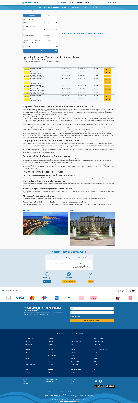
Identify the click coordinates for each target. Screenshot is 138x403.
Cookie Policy (76, 401)
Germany (27, 352)
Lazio (95, 355)
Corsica (50, 344)
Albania (50, 338)
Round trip (31, 15)
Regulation (25, 383)
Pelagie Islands (30, 364)
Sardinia (27, 367)
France (73, 350)
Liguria (27, 358)
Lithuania (51, 358)
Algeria (73, 338)
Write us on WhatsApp (69, 281)
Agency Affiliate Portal (51, 379)
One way (49, 15)
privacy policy (79, 316)
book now (107, 69)
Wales (73, 373)
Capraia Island (98, 341)
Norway (96, 361)
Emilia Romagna (76, 347)
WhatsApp (69, 277)
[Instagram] (96, 381)
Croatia (73, 344)
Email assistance (91, 278)
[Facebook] (100, 381)
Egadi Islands (29, 347)
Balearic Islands (99, 338)
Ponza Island (75, 364)
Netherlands (75, 361)
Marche (96, 358)
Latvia (73, 355)
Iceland (96, 352)
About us (25, 379)
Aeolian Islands (30, 338)
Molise (27, 361)
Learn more (47, 281)
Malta (73, 358)
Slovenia (96, 367)
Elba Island (51, 347)
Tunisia (96, 370)
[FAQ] (47, 275)
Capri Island (29, 344)
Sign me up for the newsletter (92, 320)
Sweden (50, 370)
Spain (26, 370)
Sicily (72, 367)
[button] (87, 2)
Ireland (27, 355)
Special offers (73, 379)
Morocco (51, 361)
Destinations (73, 381)
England (96, 347)
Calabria (27, 341)
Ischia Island (52, 355)
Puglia (96, 364)
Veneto (50, 373)
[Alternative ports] (24, 35)
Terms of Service (82, 392)
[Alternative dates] (42, 35)
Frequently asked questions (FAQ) (47, 278)
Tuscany (27, 373)
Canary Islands (76, 341)
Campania (51, 341)
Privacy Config (62, 401)
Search (41, 50)
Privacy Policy (74, 392)
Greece (73, 352)
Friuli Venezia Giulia (100, 350)
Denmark (97, 344)
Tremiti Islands (76, 370)
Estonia (27, 350)
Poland (50, 364)
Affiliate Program (50, 381)
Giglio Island (52, 352)
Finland (50, 350)
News (71, 383)
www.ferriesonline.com (31, 2)
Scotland (51, 367)
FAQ (24, 381)
